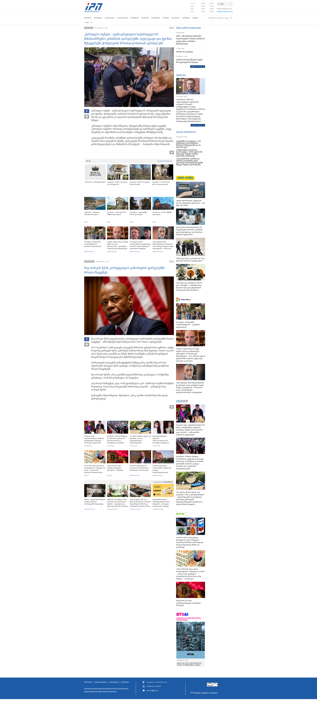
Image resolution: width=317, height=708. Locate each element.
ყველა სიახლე (197, 66)
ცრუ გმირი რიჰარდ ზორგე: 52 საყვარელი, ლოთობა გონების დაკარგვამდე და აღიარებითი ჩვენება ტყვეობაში (189, 231)
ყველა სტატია (197, 125)
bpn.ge (193, 3)
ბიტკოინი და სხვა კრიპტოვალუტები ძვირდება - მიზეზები (115, 468)
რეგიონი (145, 18)
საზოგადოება (122, 18)
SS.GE (88, 161)
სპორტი (165, 18)
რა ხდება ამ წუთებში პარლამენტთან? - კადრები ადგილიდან (92, 244)
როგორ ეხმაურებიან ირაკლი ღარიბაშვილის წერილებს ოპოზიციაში (139, 468)
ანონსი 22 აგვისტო (184, 52)
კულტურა (186, 18)
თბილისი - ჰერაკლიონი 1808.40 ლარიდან (116, 213)
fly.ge (86, 222)
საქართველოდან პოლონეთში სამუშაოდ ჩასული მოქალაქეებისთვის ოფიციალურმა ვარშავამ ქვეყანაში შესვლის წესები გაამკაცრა (163, 472)
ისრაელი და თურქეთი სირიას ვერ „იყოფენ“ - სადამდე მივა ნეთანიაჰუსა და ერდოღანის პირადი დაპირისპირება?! (189, 286)
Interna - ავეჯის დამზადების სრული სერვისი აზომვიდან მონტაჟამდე (95, 502)
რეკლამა (125, 682)
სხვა (87, 22)
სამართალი (109, 18)
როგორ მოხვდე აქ (164, 161)
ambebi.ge (88, 446)
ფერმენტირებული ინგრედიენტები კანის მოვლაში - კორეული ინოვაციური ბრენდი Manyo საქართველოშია (162, 504)
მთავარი (87, 18)
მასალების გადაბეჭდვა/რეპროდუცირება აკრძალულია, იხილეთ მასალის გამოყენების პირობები (106, 690)
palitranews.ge (135, 475)
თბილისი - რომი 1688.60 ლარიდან (162, 213)
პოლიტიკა (98, 18)
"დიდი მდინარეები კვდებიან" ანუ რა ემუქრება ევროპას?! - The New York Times (190, 203)
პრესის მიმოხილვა (186, 132)
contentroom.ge (89, 509)
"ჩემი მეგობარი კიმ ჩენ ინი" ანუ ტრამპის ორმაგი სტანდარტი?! (190, 260)
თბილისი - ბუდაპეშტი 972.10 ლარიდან (138, 213)
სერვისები (114, 682)
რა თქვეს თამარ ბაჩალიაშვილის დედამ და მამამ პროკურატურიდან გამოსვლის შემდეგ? (140, 245)
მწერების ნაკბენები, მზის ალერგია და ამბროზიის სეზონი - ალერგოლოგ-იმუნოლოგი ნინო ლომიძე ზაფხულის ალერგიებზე (117, 504)
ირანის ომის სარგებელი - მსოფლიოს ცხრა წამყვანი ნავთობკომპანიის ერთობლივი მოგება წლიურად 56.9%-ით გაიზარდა (189, 542)
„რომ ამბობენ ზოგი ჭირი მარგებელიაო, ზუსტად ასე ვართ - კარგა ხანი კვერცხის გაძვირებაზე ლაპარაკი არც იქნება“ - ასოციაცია (94, 471)
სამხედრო (175, 18)
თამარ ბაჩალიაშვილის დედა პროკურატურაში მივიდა (189, 61)
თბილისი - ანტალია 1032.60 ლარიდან (92, 213)
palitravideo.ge (89, 251)
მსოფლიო (135, 18)
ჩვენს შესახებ (100, 682)
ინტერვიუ (181, 75)
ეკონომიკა (155, 18)
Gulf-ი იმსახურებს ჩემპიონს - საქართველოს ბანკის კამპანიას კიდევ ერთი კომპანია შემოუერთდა (190, 40)
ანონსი (195, 18)
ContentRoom (168, 482)
